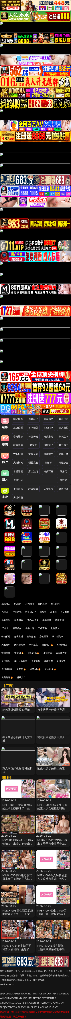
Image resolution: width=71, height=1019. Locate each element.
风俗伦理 (63, 488)
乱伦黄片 (55, 628)
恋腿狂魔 (63, 454)
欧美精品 (48, 419)
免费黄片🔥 (7, 677)
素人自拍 (63, 427)
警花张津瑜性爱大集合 (51, 737)
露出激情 (33, 471)
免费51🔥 (19, 652)
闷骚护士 (63, 462)
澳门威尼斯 (7, 669)
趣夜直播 (18, 636)
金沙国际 (5, 661)
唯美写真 (48, 471)
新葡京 (53, 611)
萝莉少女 (63, 419)
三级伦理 (18, 427)
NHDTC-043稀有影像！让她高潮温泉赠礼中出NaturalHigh (51, 949)
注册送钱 (17, 611)
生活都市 (18, 488)
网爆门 (63, 471)
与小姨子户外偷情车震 (51, 709)
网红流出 (48, 445)
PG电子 (5, 611)
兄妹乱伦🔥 (50, 669)
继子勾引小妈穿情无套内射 (17, 738)
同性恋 (63, 480)
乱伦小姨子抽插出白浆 (51, 768)
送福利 (43, 611)
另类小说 (18, 497)
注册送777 (30, 611)
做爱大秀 (48, 661)
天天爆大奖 (61, 652)
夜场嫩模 (31, 636)
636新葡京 (62, 644)
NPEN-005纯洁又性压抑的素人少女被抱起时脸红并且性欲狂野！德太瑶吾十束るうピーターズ (52, 810)
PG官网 (18, 603)
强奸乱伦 (33, 419)
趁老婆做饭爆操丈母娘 (16, 709)
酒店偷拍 (17, 628)
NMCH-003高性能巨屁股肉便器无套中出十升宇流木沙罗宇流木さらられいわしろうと (17, 916)
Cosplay (48, 427)
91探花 (33, 445)
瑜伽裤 (48, 462)
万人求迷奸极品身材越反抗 (17, 769)
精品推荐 (18, 419)
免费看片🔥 (47, 644)
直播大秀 (61, 661)
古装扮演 (18, 454)
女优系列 (33, 454)
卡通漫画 (18, 471)
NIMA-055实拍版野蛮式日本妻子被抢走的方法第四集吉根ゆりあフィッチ (17, 878)
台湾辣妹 (18, 436)
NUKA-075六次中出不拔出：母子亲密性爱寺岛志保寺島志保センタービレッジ (52, 845)
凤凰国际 (18, 620)
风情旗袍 (18, 462)
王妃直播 (42, 628)
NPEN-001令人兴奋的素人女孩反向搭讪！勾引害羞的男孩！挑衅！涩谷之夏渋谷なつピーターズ (52, 880)
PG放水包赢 (33, 620)
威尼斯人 (5, 603)
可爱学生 (48, 454)
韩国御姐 (33, 436)
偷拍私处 (5, 636)
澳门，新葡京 (20, 661)
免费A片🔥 (35, 669)
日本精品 (33, 427)
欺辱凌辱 (18, 445)
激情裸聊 (5, 652)
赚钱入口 (21, 677)
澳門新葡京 (19, 644)
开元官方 (47, 652)
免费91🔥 (21, 669)
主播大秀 (29, 628)
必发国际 (44, 636)
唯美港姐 (48, 436)
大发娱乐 (5, 644)
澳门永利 (55, 603)
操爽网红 (46, 620)
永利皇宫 (33, 644)
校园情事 (33, 488)
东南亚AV (64, 436)
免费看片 (35, 661)
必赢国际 (5, 620)
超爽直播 (59, 620)
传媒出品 (18, 480)
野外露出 (63, 445)
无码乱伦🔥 (33, 652)
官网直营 (42, 603)
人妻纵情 (48, 488)
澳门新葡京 (57, 636)
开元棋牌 (29, 603)
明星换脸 (33, 462)
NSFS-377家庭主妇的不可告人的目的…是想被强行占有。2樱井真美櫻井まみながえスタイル (17, 951)
